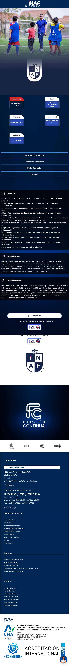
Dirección (7, 478)
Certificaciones (10, 520)
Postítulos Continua (12, 537)
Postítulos (8, 523)
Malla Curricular (34, 168)
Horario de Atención (11, 497)
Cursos (7, 540)
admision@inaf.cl (10, 475)
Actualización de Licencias (14, 529)
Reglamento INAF (11, 603)
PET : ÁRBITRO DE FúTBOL (14, 571)
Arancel (34, 174)
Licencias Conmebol (12, 531)
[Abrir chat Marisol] (63, 659)
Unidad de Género (11, 605)
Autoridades (9, 591)
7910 (21, 494)
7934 (37, 494)
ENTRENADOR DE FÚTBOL (14, 560)
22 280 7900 (10, 494)
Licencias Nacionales (12, 526)
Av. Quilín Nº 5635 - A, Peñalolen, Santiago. (20, 481)
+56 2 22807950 (24, 472)
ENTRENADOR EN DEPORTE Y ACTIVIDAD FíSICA (21, 568)
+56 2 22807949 (10, 472)
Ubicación (10, 485)
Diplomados (9, 534)
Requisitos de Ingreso (34, 161)
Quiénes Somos (10, 588)
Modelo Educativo (11, 597)
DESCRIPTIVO (36, 316)
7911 (29, 494)
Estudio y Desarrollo (12, 600)
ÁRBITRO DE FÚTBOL (12, 566)
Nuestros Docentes (12, 594)
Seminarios (9, 543)
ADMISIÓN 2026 (16, 467)
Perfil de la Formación (34, 155)
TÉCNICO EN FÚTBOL (12, 563)
